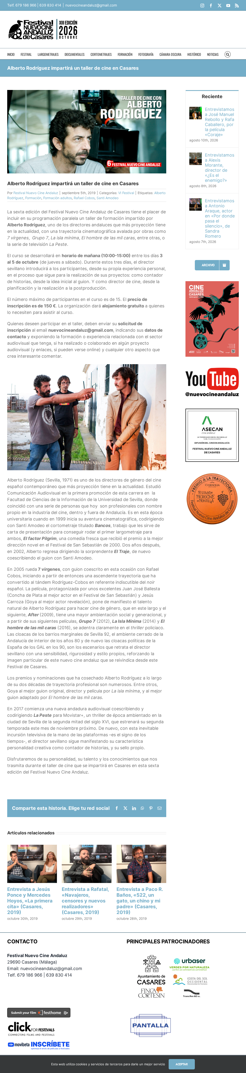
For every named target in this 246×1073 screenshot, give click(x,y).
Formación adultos (57, 198)
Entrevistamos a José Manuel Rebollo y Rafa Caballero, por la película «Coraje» (219, 122)
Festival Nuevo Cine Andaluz (35, 193)
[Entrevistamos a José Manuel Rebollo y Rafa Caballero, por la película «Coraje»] (195, 110)
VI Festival (126, 193)
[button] (228, 53)
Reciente (212, 96)
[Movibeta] (38, 1043)
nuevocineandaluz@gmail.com (91, 5)
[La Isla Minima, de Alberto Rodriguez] (86, 366)
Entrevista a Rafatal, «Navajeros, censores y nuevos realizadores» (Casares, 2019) (85, 900)
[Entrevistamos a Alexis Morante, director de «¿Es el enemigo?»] (195, 155)
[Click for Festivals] (31, 1020)
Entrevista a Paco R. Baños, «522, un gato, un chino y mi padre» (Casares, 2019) (140, 900)
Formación (33, 198)
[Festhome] (38, 1011)
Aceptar (182, 1064)
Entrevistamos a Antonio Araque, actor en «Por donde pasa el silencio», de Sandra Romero (220, 218)
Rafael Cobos (84, 198)
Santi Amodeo (107, 198)
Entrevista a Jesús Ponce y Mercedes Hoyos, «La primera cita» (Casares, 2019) (30, 900)
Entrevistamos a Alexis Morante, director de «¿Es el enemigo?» (219, 167)
